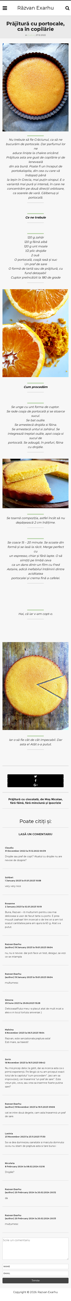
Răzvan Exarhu (35, 8)
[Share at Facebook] (35, 781)
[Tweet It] (35, 776)
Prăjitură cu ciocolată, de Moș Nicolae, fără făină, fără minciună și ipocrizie (35, 801)
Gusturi (31, 35)
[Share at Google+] (35, 785)
